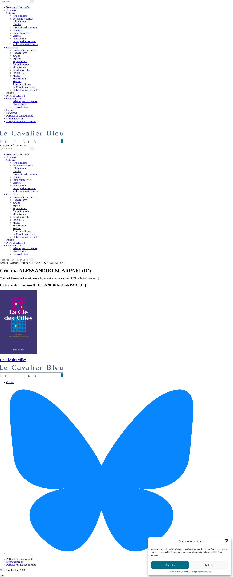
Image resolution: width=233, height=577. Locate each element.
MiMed (16, 75)
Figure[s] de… (20, 61)
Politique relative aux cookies (178, 572)
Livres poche (19, 38)
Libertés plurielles (21, 70)
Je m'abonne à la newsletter (13, 145)
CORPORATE (14, 98)
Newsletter (11, 112)
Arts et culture (20, 15)
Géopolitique (19, 21)
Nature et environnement (25, 27)
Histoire (17, 24)
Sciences (17, 35)
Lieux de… (18, 73)
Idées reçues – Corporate (25, 101)
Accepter (170, 565)
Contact (10, 110)
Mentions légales (14, 118)
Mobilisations (19, 78)
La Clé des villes (13, 360)
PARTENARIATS (15, 95)
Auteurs (10, 92)
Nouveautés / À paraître (18, 7)
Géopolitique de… (22, 64)
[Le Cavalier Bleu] (31, 142)
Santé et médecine (22, 33)
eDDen (16, 55)
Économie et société (23, 18)
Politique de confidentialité (201, 572)
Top (2, 575)
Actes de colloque (22, 84)
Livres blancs (19, 104)
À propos (11, 10)
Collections (12, 47)
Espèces (17, 58)
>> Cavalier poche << (24, 87)
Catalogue (11, 13)
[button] (226, 541)
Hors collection (20, 107)
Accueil (4, 262)
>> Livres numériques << (25, 44)
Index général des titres (24, 41)
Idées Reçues (19, 67)
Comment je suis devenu (25, 50)
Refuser (209, 565)
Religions (17, 30)
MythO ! (17, 81)
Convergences (20, 53)
